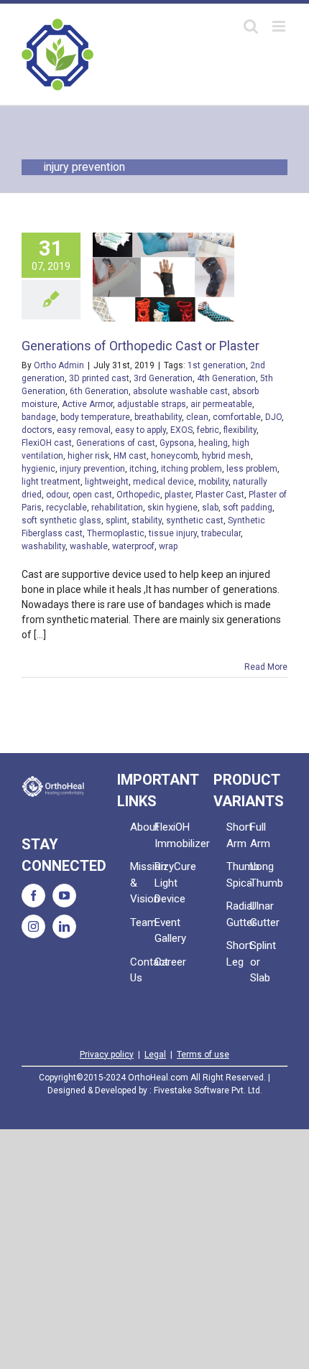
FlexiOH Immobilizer (166, 835)
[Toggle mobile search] (251, 26)
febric (208, 430)
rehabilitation (117, 508)
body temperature (95, 417)
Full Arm (260, 835)
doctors (37, 430)
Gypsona (177, 443)
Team (142, 922)
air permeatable (221, 404)
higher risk (88, 456)
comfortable (237, 417)
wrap (168, 546)
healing (213, 443)
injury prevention (92, 469)
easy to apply (140, 430)
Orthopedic (138, 495)
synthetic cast (194, 520)
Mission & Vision (142, 882)
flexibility (240, 430)
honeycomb (174, 456)
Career (166, 962)
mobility (213, 482)
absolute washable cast (180, 391)
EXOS (181, 430)
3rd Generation (163, 378)
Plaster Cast (219, 495)
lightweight (107, 482)
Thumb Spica (238, 874)
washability (43, 546)
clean (197, 417)
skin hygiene (172, 508)
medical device (163, 482)
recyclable (66, 508)
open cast (92, 495)
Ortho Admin (59, 365)
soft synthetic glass (61, 520)
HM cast (130, 456)
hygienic (38, 469)
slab (210, 508)
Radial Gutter (238, 914)
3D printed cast (99, 378)
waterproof (133, 546)
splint (116, 520)
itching (143, 469)
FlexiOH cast (47, 443)
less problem (251, 469)
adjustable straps (151, 404)
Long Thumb (262, 874)
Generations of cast (115, 443)
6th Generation (99, 391)
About (142, 827)
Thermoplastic (115, 533)
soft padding (247, 508)
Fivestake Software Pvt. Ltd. (208, 1090)
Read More (265, 667)
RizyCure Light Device (166, 882)
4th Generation (226, 378)
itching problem (191, 469)
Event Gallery (166, 930)
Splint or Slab (262, 961)
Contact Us (142, 970)
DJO (273, 417)
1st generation (217, 365)
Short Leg (238, 953)
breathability (158, 417)
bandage (39, 417)
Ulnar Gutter (262, 914)
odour (57, 495)
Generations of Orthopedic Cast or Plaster (140, 345)
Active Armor (87, 404)
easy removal (84, 430)
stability (147, 520)
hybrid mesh (226, 456)
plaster (178, 495)
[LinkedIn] (64, 926)
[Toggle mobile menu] (279, 26)
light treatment (51, 482)
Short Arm (238, 835)
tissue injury (173, 533)
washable (89, 546)
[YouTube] (64, 895)
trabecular (221, 533)
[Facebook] (33, 895)
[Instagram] (33, 926)
